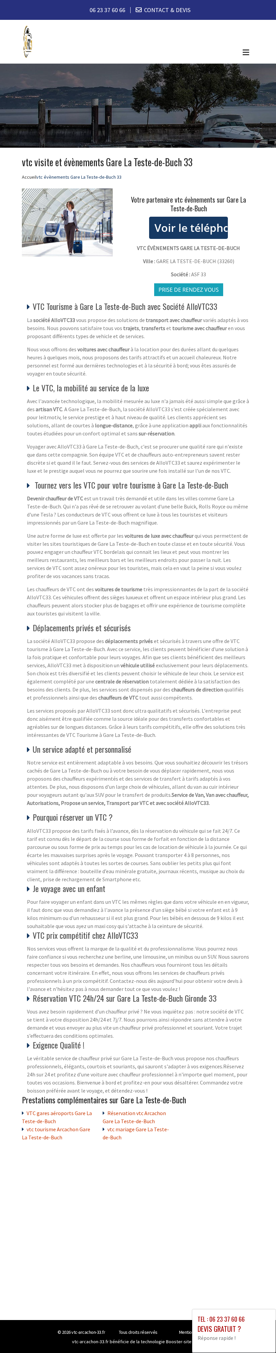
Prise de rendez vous (189, 289)
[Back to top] (257, 1334)
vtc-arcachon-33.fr (88, 1332)
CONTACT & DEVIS (167, 10)
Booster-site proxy (185, 1342)
